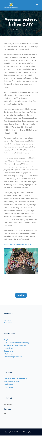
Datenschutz (8, 323)
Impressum (7, 320)
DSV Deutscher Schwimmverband (15, 345)
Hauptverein (8, 340)
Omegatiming (8, 351)
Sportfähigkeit (8, 384)
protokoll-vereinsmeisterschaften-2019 (17, 244)
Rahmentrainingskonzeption (13, 356)
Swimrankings (8, 348)
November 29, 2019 (21, 29)
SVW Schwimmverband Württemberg (16, 342)
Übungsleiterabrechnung (12, 381)
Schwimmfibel (8, 354)
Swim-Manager (9, 387)
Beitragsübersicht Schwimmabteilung (16, 378)
